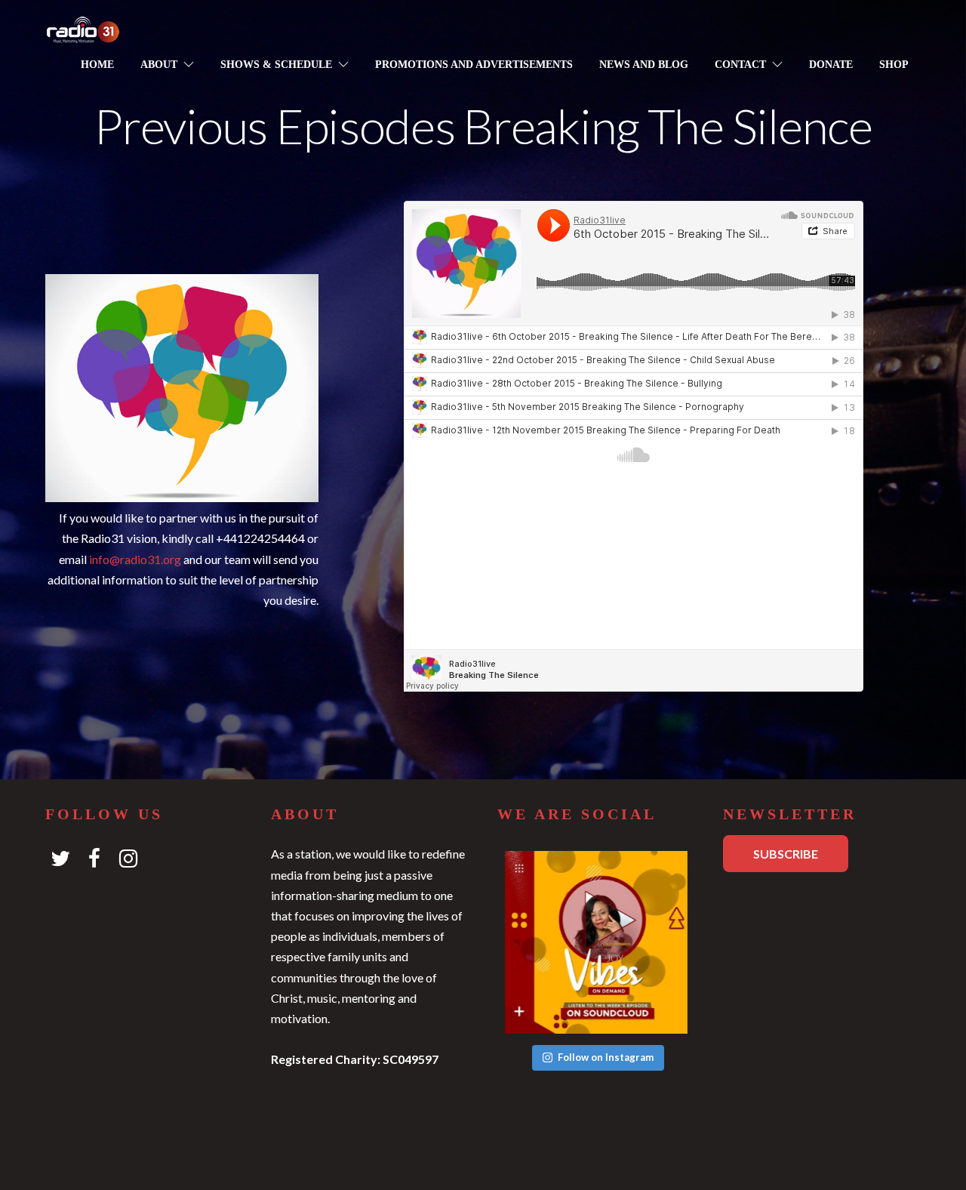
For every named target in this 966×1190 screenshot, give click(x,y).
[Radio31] (83, 33)
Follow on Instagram (606, 1057)
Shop (894, 64)
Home (97, 64)
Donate (831, 64)
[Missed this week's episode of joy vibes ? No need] (596, 942)
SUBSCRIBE (785, 853)
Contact (740, 64)
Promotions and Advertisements (474, 64)
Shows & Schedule (276, 64)
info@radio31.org (135, 559)
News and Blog (643, 64)
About (158, 64)
